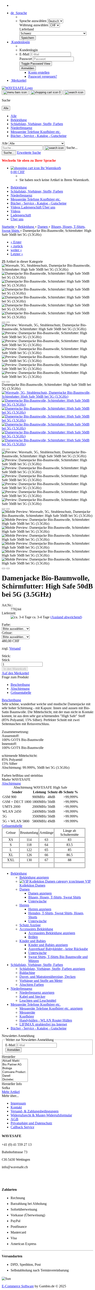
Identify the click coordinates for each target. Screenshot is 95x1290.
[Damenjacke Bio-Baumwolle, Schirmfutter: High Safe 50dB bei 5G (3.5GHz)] (47, 404)
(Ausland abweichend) (66, 617)
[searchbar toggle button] (74, 92)
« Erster (16, 242)
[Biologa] (15, 1068)
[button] (19, 13)
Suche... (72, 148)
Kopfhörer (26, 1016)
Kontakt (16, 1107)
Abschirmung (20, 688)
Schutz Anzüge (30, 925)
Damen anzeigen (40, 893)
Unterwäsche (37, 901)
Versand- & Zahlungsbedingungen (35, 1111)
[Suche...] (54, 148)
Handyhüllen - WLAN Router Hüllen (45, 1020)
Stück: (6, 656)
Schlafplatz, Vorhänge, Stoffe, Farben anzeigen (52, 969)
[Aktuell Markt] (15, 1061)
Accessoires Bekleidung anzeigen (51, 933)
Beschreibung (20, 684)
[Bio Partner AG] (15, 1065)
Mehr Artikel (11, 1092)
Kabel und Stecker (32, 996)
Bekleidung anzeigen (34, 877)
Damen (24, 889)
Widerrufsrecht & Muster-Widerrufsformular (41, 1115)
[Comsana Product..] (15, 1072)
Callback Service (22, 1127)
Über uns (48, 207)
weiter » (16, 250)
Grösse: (7, 633)
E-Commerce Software (18, 1286)
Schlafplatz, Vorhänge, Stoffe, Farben (37, 124)
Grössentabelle (21, 692)
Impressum (18, 1103)
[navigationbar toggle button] (15, 92)
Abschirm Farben (31, 984)
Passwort (25, 59)
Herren (24, 905)
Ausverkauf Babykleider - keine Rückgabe (58, 949)
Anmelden (13, 1050)
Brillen (33, 937)
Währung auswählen (34, 25)
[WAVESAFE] (17, 88)
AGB (14, 1119)
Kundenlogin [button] (20, 42)
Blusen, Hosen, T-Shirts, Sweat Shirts (54, 897)
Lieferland (26, 29)
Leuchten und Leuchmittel (37, 1000)
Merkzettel (18, 80)
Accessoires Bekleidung (36, 929)
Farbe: (6, 624)
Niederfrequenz (21, 128)
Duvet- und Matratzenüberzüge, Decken (47, 977)
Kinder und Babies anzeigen (48, 945)
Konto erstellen (38, 72)
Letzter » (17, 254)
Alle (14, 116)
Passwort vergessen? (42, 76)
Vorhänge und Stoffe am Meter (41, 980)
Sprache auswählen (33, 21)
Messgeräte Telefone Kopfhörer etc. (36, 132)
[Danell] (15, 1076)
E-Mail (24, 54)
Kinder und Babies (32, 941)
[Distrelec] (15, 1080)
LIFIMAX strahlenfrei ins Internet (43, 1024)
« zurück (17, 246)
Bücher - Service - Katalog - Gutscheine (38, 136)
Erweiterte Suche (29, 152)
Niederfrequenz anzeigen (36, 992)
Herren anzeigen (39, 909)
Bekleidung (19, 120)
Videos (16, 207)
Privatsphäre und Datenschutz (31, 1123)
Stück (6, 660)
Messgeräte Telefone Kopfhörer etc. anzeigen (51, 1008)
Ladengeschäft (31, 207)
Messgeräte (27, 1012)
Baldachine (27, 973)
